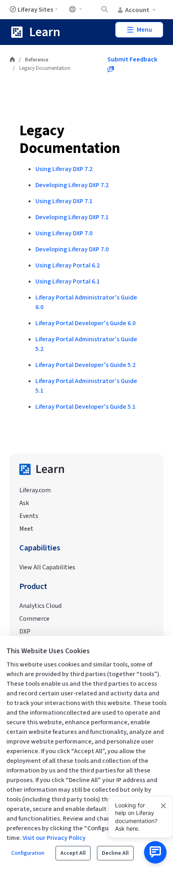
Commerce (34, 618)
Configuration (27, 853)
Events (28, 515)
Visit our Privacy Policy (54, 837)
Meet (26, 528)
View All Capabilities (47, 567)
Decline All (115, 853)
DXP (25, 631)
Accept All (73, 853)
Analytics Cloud (40, 605)
